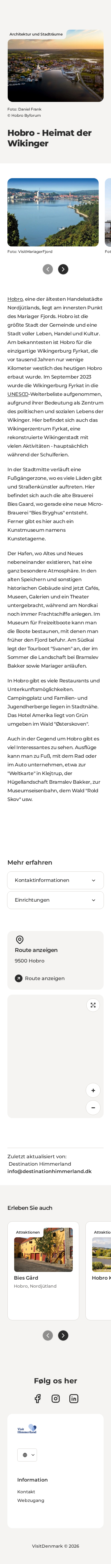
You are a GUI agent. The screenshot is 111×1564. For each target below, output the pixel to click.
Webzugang (30, 1500)
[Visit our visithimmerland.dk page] (55, 1398)
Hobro (15, 299)
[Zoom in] (93, 1090)
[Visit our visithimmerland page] (37, 1398)
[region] (55, 1056)
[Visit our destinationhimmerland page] (73, 1398)
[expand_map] (93, 1005)
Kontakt (26, 1492)
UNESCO (17, 394)
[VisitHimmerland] (27, 1429)
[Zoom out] (93, 1107)
